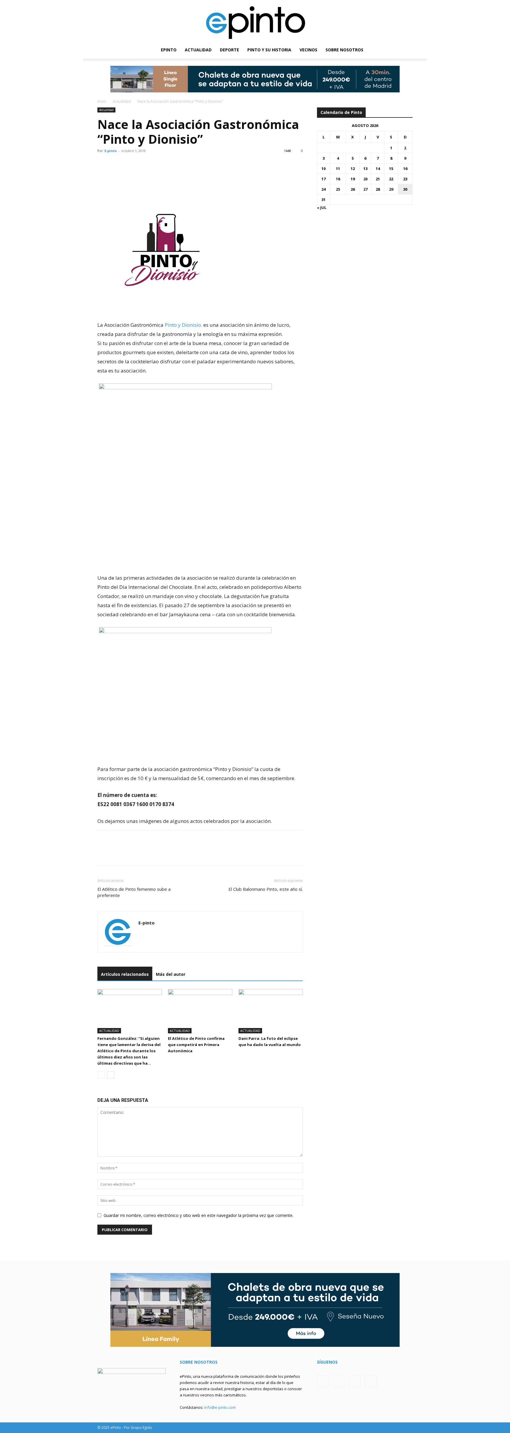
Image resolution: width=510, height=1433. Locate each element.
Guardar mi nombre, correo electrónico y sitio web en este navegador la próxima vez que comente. (198, 1215)
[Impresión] (144, 174)
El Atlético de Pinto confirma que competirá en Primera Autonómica (196, 1044)
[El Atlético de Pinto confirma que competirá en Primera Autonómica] (200, 1011)
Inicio (101, 101)
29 (391, 189)
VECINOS (308, 50)
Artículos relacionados (125, 974)
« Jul (321, 207)
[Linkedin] (130, 174)
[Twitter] (398, 50)
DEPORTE (229, 50)
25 (338, 189)
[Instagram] (388, 50)
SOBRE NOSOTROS (344, 50)
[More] (158, 174)
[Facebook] (378, 50)
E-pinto (110, 150)
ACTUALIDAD (198, 50)
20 (365, 179)
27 (365, 189)
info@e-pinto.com (220, 1407)
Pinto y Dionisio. (183, 324)
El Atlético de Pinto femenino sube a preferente (134, 892)
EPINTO (168, 50)
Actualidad (122, 101)
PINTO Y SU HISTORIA (269, 50)
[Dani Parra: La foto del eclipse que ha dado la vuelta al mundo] (270, 1011)
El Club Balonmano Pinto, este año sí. (265, 889)
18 (338, 179)
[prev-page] (101, 1075)
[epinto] (255, 20)
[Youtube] (408, 50)
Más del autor (170, 974)
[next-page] (110, 1075)
